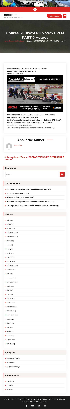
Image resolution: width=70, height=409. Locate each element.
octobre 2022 (11, 270)
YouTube (10, 389)
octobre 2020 (11, 278)
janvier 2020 (11, 302)
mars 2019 (10, 335)
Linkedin (10, 385)
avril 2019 (10, 331)
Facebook (10, 381)
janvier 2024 (11, 228)
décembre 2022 (12, 265)
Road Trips (10, 362)
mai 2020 (10, 294)
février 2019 (11, 340)
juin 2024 (10, 220)
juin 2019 (10, 327)
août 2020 (10, 286)
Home (6, 41)
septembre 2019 (12, 315)
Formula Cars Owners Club (18, 193)
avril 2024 (10, 224)
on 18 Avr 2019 (16, 56)
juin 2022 (10, 274)
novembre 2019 (12, 307)
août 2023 (10, 241)
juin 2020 (10, 290)
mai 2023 (10, 249)
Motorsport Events (13, 358)
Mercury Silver (18, 145)
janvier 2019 (11, 344)
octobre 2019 (11, 311)
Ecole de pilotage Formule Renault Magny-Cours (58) (29, 189)
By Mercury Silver (28, 56)
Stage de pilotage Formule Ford (20, 197)
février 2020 (11, 298)
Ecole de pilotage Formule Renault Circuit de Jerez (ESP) (30, 201)
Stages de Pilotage (16, 41)
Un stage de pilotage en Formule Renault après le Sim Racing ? (33, 206)
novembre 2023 (12, 237)
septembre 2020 (12, 282)
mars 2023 (10, 257)
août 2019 (10, 319)
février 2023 (11, 261)
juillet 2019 (10, 323)
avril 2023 (10, 253)
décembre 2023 (12, 232)
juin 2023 (10, 245)
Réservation (54, 16)
